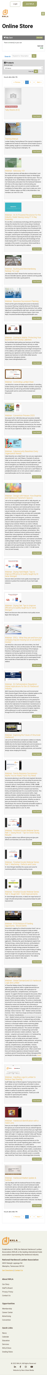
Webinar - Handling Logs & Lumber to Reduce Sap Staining (20, 1078)
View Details (37, 116)
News (4, 1333)
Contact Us (19, 1270)
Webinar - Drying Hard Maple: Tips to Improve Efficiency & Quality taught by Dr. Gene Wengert (21, 574)
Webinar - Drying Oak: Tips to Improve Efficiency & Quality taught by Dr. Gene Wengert (20, 607)
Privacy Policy (7, 1292)
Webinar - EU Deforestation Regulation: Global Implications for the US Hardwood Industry (21, 686)
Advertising (6, 1316)
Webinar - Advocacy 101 (15, 171)
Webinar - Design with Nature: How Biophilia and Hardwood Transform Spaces (23, 497)
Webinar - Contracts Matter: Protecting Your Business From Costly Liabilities (23, 338)
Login (15, 4)
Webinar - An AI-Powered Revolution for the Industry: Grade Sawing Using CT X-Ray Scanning (23, 217)
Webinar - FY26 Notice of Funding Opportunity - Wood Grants (19, 924)
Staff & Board (7, 1288)
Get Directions (7, 1270)
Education (6, 1340)
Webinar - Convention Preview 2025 (20, 415)
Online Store (17, 26)
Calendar (5, 1337)
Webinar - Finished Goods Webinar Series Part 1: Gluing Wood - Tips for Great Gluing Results (22, 832)
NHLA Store (6, 1348)
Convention (6, 1320)
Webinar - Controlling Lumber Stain (19, 382)
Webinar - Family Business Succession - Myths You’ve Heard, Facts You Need (21, 774)
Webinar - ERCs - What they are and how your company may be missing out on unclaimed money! (23, 640)
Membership (7, 1309)
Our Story (5, 1284)
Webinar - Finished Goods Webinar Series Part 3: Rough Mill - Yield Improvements (22, 893)
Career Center (7, 1312)
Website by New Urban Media (23, 1370)
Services (5, 1344)
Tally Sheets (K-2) (12, 110)
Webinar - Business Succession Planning (21, 301)
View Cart (39, 37)
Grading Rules (7, 1352)
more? (39, 1055)
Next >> (39, 82)
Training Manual (11, 139)
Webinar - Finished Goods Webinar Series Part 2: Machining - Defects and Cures (22, 863)
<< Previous (16, 82)
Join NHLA (30, 4)
